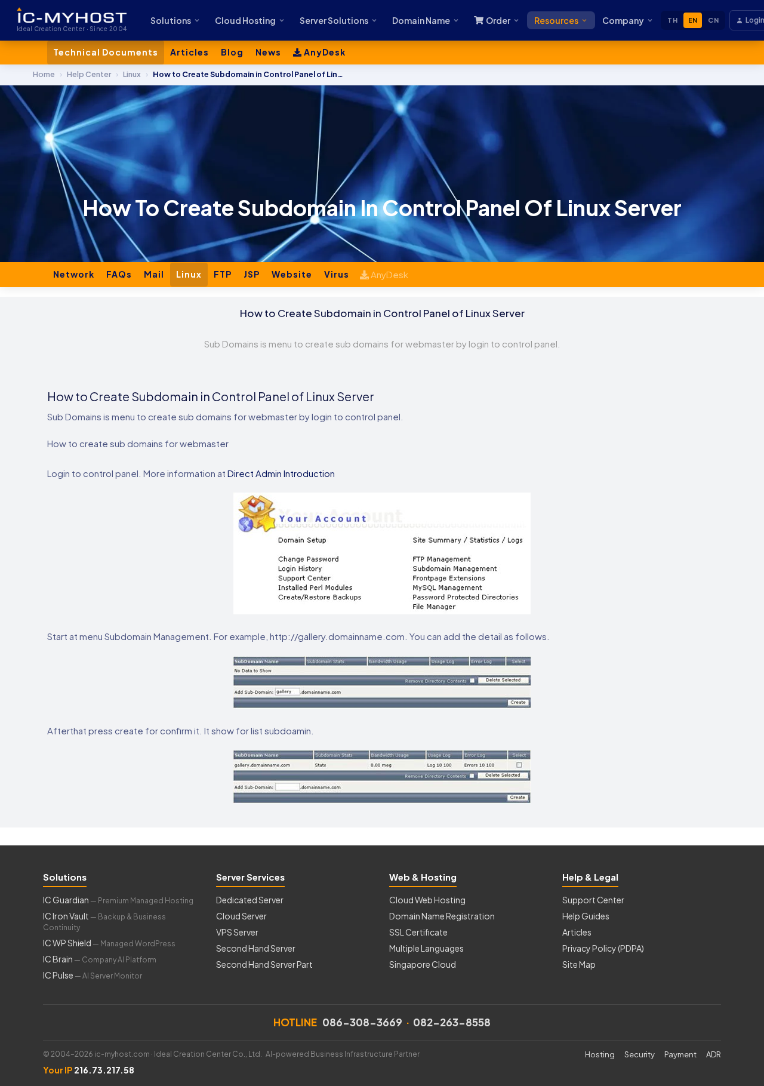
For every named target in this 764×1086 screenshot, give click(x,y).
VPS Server (237, 932)
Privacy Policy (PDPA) (603, 948)
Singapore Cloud (422, 964)
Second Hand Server (255, 948)
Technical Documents (105, 52)
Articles (189, 52)
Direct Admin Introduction (281, 473)
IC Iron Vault (104, 921)
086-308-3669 (362, 1022)
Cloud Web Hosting (427, 899)
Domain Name (421, 20)
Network (73, 274)
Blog (232, 52)
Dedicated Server (250, 899)
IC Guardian (118, 899)
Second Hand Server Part (264, 964)
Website (292, 274)
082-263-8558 (452, 1022)
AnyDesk (324, 52)
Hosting (600, 1054)
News (268, 52)
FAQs (119, 274)
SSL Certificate (418, 932)
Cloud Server (241, 915)
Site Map (579, 964)
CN (713, 20)
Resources (556, 20)
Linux (189, 274)
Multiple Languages (426, 948)
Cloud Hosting (245, 20)
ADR (713, 1054)
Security (639, 1054)
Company (623, 20)
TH (672, 20)
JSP (252, 274)
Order (498, 20)
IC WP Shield (109, 942)
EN (693, 20)
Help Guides (585, 915)
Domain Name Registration (442, 915)
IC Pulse (92, 975)
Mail (154, 274)
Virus (336, 274)
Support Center (593, 899)
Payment (680, 1054)
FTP (223, 274)
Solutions (170, 20)
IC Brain (99, 958)
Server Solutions (334, 20)
